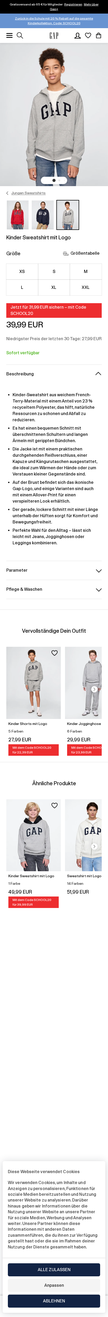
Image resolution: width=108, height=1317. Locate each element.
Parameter (17, 570)
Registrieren (73, 4)
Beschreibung (20, 373)
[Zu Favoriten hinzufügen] (54, 653)
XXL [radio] (86, 287)
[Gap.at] (54, 35)
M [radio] (86, 271)
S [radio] (54, 271)
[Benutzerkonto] (77, 35)
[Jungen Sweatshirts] (7, 193)
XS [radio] (22, 271)
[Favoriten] (88, 35)
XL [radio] (54, 287)
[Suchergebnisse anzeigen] (20, 35)
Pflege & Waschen (24, 589)
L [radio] (22, 287)
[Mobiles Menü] (9, 35)
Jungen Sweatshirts (28, 193)
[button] (54, 180)
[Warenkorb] (98, 35)
